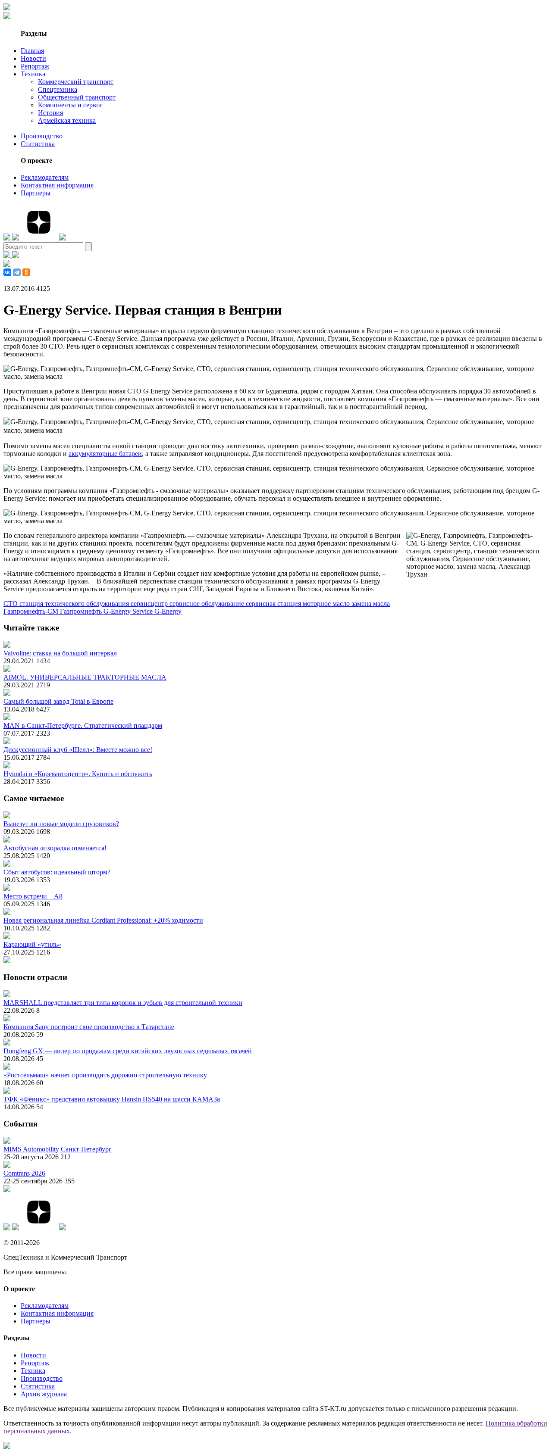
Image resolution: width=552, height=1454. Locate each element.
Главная (32, 50)
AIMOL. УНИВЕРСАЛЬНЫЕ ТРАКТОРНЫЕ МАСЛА (84, 677)
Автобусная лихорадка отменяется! (55, 848)
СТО (11, 603)
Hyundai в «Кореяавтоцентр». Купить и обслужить (77, 773)
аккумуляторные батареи (105, 453)
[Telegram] (17, 272)
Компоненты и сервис (70, 105)
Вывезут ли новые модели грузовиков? (61, 823)
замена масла (370, 603)
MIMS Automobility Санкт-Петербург (57, 1149)
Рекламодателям (45, 177)
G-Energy (168, 611)
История (50, 112)
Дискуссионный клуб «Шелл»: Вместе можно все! (77, 749)
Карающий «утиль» (32, 944)
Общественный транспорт (77, 97)
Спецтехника (57, 89)
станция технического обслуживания (75, 603)
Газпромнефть (82, 611)
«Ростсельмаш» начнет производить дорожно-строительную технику (105, 1075)
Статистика (38, 143)
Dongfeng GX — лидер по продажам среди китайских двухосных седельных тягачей (127, 1051)
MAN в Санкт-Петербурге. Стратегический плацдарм (82, 725)
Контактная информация (57, 185)
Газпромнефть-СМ (31, 611)
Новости (33, 58)
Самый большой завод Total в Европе (58, 701)
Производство (42, 136)
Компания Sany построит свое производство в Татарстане (88, 1026)
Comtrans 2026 (24, 1173)
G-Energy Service (129, 611)
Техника (33, 74)
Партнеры (35, 193)
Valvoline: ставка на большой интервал (60, 653)
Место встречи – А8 (33, 896)
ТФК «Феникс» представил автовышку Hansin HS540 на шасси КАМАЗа (111, 1099)
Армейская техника (67, 120)
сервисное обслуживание (207, 603)
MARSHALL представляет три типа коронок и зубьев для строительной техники (122, 1002)
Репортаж (35, 66)
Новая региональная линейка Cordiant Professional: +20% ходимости (103, 920)
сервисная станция (274, 603)
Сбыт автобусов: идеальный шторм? (56, 872)
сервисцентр (150, 603)
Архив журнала (44, 1394)
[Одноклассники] (26, 272)
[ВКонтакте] (7, 272)
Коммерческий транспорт (75, 81)
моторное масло (327, 603)
